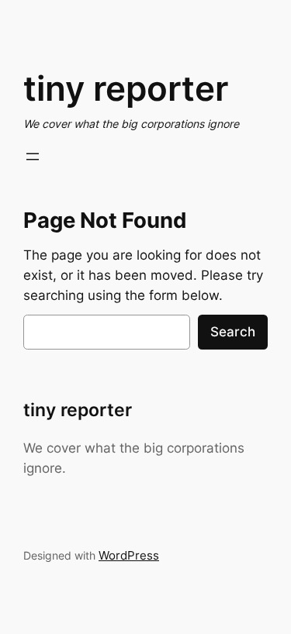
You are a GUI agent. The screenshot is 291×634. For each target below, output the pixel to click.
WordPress (129, 555)
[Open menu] (32, 156)
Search (232, 331)
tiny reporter (125, 88)
